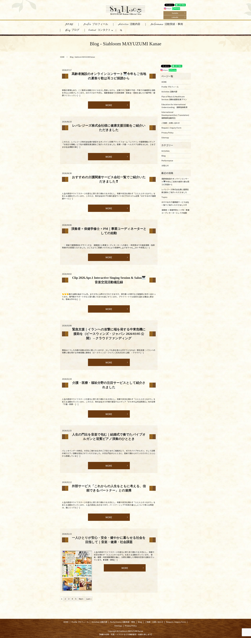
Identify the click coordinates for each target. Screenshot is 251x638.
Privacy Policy (167, 132)
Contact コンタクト (100, 30)
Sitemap (165, 137)
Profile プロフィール (96, 24)
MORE (108, 105)
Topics (164, 197)
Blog (163, 155)
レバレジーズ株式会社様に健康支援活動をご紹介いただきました (175, 191)
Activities (165, 151)
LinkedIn (175, 17)
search (123, 30)
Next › (81, 599)
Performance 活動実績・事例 (167, 24)
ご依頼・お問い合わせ (170, 123)
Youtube (175, 13)
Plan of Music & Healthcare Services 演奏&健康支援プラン (174, 98)
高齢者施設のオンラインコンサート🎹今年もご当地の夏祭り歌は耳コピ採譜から (175, 181)
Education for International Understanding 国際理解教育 (174, 106)
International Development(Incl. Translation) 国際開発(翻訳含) (175, 115)
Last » (88, 599)
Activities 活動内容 (129, 24)
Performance (167, 160)
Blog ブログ (72, 30)
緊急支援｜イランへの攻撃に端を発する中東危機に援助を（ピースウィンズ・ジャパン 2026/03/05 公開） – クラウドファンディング (109, 334)
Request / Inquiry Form (171, 127)
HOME (69, 24)
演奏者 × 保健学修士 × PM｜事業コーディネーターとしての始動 (175, 211)
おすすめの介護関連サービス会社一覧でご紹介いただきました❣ (175, 203)
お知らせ (165, 165)
